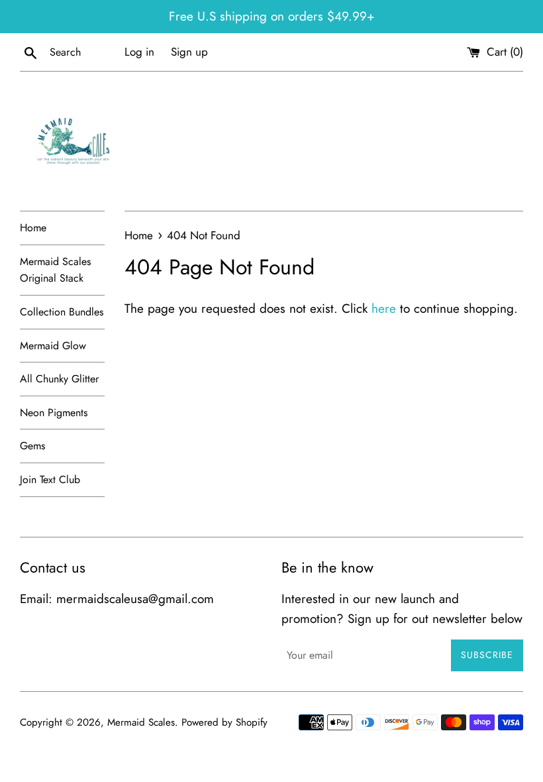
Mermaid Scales (141, 722)
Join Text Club (50, 479)
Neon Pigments (53, 412)
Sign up (189, 52)
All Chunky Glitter (59, 378)
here (383, 308)
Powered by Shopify (224, 722)
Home (33, 227)
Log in (139, 52)
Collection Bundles (61, 311)
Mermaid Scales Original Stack (55, 270)
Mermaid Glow (53, 345)
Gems (32, 445)
